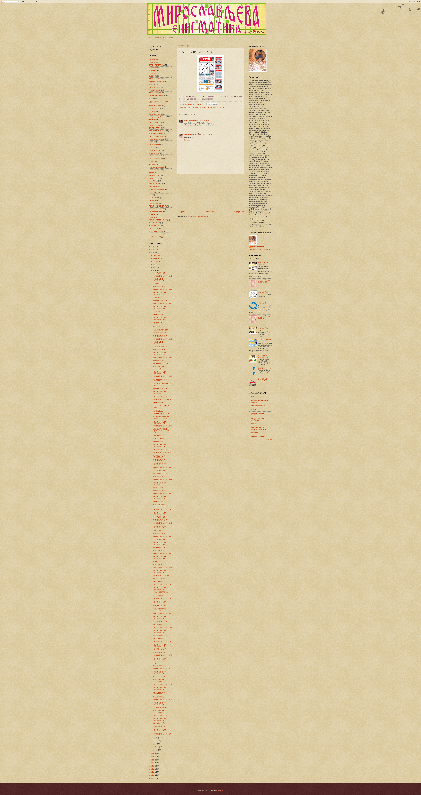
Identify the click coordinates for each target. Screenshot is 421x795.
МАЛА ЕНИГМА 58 (159, 350)
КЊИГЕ (151, 161)
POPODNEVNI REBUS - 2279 (162, 655)
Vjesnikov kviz (153, 164)
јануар (155, 750)
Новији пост (182, 212)
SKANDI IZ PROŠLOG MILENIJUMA (160, 456)
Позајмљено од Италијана (157, 117)
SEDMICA (156, 284)
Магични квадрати (155, 106)
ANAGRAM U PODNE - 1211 (162, 575)
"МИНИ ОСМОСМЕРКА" (157, 131)
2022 (153, 754)
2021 (153, 757)
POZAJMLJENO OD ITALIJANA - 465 (159, 588)
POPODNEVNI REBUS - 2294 (162, 426)
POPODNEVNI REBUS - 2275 (162, 715)
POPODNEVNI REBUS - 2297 (162, 357)
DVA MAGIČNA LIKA (159, 649)
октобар (156, 261)
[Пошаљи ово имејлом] (207, 104)
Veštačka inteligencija (156, 234)
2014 (153, 778)
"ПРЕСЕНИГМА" (154, 122)
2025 (153, 247)
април (155, 741)
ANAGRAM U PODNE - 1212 (162, 452)
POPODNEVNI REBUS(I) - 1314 (263, 292)
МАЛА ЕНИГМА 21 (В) (160, 491)
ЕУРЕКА (152, 119)
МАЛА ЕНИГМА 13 (159, 726)
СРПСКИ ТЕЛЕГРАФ (156, 65)
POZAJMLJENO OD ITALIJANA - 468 (159, 543)
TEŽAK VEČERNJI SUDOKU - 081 (264, 281)
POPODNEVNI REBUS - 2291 (162, 480)
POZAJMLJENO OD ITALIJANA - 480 (159, 318)
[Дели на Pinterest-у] (216, 104)
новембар (156, 258)
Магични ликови (154, 87)
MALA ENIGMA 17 (158, 638)
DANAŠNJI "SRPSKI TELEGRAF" (159, 367)
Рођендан (152, 217)
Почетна (210, 212)
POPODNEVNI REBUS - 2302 (162, 276)
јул (154, 267)
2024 (153, 250)
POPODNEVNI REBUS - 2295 (162, 396)
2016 (153, 772)
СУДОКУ (152, 76)
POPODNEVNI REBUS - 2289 (162, 509)
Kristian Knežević (154, 225)
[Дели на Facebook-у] (214, 104)
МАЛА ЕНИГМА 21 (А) (160, 520)
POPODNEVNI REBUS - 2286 (162, 554)
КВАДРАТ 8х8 (157, 663)
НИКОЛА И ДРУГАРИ (160, 578)
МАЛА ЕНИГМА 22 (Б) (160, 402)
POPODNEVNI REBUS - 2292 (162, 468)
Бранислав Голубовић (156, 189)
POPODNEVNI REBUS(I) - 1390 (263, 328)
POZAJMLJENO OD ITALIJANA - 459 (159, 672)
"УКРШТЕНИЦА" (154, 90)
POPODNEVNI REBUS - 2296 (162, 376)
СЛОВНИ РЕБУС (154, 156)
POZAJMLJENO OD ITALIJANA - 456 (159, 719)
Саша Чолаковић (154, 170)
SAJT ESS (254, 433)
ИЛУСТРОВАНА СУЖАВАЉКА (263, 263)
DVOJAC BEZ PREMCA (160, 592)
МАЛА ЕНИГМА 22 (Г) (160, 361)
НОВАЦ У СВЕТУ (155, 237)
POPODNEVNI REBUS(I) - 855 (263, 303)
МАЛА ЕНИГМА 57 (159, 460)
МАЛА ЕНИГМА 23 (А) (160, 336)
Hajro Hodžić (153, 192)
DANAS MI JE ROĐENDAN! (262, 380)
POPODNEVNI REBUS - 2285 (162, 567)
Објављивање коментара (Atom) (198, 216)
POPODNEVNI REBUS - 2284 (162, 584)
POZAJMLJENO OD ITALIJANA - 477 (159, 372)
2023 (153, 253)
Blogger (220, 790)
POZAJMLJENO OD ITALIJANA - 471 (159, 497)
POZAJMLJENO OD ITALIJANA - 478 (159, 353)
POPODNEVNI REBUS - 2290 (162, 494)
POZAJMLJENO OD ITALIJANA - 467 (159, 557)
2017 (153, 769)
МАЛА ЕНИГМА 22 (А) (160, 441)
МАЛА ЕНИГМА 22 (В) (160, 388)
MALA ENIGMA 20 (158, 581)
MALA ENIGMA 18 (158, 624)
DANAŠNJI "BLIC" (158, 551)
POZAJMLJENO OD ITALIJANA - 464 (159, 602)
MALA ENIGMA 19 (158, 595)
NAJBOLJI (156, 561)
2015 (153, 775)
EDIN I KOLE (157, 435)
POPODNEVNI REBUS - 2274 (162, 734)
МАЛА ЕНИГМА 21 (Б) (160, 501)
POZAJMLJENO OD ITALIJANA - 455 (159, 730)
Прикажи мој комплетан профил (259, 249)
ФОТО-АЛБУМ (154, 79)
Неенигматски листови (156, 139)
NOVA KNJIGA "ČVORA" (161, 723)
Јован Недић (153, 186)
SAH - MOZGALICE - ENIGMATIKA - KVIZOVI (259, 428)
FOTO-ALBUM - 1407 (159, 273)
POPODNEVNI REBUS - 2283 (162, 598)
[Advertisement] (210, 192)
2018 (153, 766)
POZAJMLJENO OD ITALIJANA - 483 (159, 280)
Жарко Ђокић (153, 125)
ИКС (150, 195)
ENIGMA (221, 107)
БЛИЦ (151, 84)
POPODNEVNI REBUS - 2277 (162, 684)
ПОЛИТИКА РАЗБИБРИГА (158, 206)
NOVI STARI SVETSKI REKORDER (160, 693)
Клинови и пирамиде (156, 167)
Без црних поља (154, 145)
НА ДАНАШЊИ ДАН (156, 136)
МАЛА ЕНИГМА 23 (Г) (160, 287)
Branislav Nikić (154, 153)
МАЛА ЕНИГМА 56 (159, 534)
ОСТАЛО (152, 147)
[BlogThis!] (210, 104)
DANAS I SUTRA (154, 128)
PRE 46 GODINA (158, 488)
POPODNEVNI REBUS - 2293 (162, 449)
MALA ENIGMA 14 (158, 697)
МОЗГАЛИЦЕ (153, 178)
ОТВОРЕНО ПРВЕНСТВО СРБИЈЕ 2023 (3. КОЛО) (161, 417)
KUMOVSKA (157, 531)
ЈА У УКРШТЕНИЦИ (156, 231)
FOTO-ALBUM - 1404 (159, 540)
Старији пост (238, 212)
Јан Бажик (152, 200)
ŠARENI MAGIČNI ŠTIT (160, 330)
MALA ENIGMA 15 (158, 666)
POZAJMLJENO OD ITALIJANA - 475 (159, 422)
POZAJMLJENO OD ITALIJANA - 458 (159, 688)
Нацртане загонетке (155, 82)
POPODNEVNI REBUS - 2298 (162, 339)
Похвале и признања (156, 209)
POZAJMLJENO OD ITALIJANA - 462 (159, 631)
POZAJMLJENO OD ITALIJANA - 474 (159, 445)
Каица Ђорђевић (154, 150)
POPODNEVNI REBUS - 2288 (162, 523)
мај (154, 738)
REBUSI (254, 424)
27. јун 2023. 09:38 (206, 134)
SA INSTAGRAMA (158, 438)
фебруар (156, 747)
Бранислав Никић (190, 120)
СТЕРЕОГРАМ (154, 228)
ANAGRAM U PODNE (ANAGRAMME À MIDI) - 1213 (161, 430)
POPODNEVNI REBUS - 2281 (162, 627)
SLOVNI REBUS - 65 (264, 368)
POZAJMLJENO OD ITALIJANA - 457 (159, 703)
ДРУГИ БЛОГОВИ (155, 133)
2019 (153, 763)
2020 (153, 760)
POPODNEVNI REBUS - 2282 (162, 614)
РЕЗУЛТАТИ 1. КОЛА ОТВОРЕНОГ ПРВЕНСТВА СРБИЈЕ (161, 411)
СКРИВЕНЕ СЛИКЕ (155, 211)
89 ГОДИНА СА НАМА (160, 606)
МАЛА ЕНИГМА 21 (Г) (160, 477)
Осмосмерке (153, 73)
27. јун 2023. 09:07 (203, 120)
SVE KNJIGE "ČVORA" (160, 708)
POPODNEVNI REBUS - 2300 (162, 304)
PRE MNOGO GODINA (160, 474)
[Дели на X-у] (212, 104)
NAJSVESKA (153, 203)
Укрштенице (214, 107)
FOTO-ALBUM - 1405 (159, 517)
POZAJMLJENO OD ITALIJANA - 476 (159, 392)
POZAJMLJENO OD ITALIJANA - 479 (159, 343)
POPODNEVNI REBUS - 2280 (162, 641)
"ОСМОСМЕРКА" (155, 93)
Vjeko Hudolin (153, 198)
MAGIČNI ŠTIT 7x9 (159, 548)
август (155, 264)
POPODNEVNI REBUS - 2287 (162, 537)
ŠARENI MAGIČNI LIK (160, 347)
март (155, 744)
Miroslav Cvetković (190, 134)
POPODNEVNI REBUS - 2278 (162, 669)
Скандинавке (153, 59)
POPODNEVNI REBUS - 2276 (162, 700)
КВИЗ (151, 172)
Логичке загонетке (155, 184)
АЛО (150, 98)
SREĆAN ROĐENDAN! (160, 333)
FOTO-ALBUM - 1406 (159, 471)
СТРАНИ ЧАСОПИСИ (156, 95)
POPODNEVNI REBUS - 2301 (162, 290)
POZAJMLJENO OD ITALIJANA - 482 (159, 293)
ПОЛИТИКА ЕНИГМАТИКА (158, 220)
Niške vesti (152, 214)
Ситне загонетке (154, 108)
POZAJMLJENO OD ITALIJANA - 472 (159, 483)
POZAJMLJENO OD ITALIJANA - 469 (159, 527)
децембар (156, 255)
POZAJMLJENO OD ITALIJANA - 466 (159, 571)
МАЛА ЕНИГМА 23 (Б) (160, 314)
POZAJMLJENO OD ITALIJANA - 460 (159, 659)
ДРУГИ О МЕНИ (154, 223)
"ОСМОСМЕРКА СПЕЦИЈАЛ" (159, 101)
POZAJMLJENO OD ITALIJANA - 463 (159, 617)
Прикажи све (268, 439)
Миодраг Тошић (154, 175)
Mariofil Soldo (153, 181)
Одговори (187, 128)
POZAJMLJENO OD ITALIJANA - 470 (159, 513)
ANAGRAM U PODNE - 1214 (162, 399)
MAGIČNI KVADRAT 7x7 (161, 363)
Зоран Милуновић (197, 107)
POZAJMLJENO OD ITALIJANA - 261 (159, 645)
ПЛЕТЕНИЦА (157, 327)
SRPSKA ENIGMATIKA (258, 436)
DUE (252, 397)
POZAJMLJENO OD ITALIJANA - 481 (159, 307)
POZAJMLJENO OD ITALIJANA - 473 (159, 464)
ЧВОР (151, 142)
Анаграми (187, 107)
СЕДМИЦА (156, 311)
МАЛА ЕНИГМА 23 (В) (160, 300)
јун (154, 270)
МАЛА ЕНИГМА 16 (159, 652)
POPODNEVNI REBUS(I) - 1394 (263, 356)
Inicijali (253, 409)
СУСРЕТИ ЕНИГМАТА (156, 159)
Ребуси (206, 107)
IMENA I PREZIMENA (258, 406)
